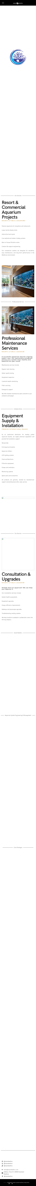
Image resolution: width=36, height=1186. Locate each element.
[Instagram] (9, 1184)
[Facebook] (12, 1184)
